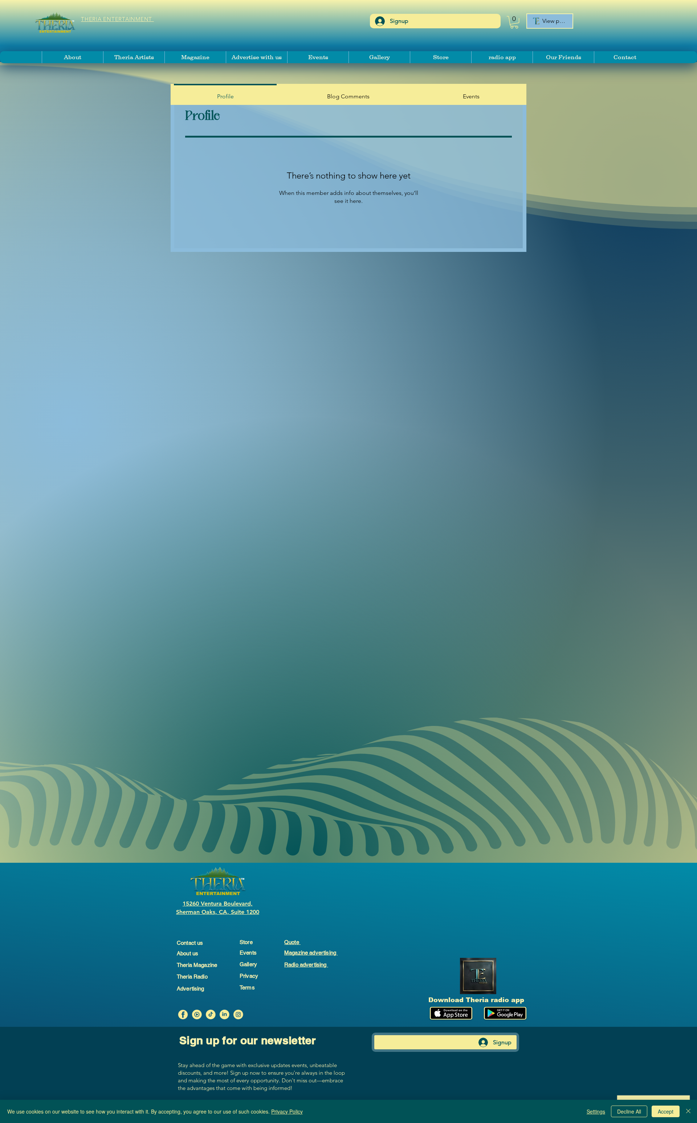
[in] (224, 1014)
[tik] (210, 1014)
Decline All (629, 1111)
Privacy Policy (287, 1111)
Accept (665, 1111)
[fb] (183, 1014)
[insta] (238, 1014)
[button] (514, 22)
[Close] (688, 1111)
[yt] (197, 1014)
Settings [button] (596, 1111)
